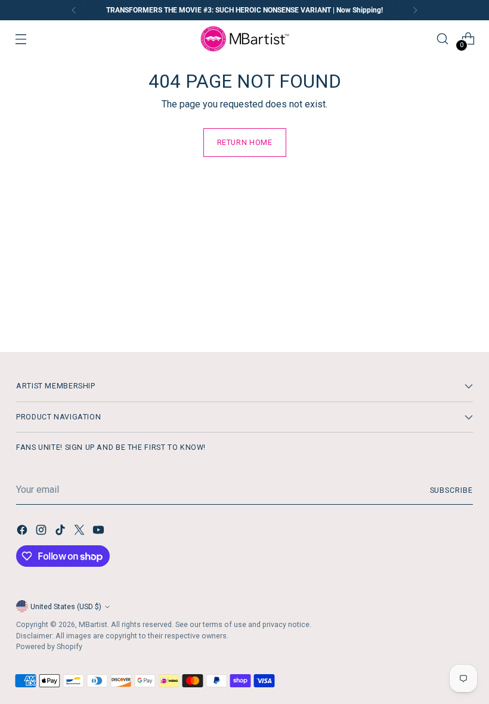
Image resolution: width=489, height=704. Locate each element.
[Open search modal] (442, 39)
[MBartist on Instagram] (42, 532)
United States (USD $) (65, 606)
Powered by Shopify (49, 646)
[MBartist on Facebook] (23, 532)
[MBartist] (244, 39)
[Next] (415, 10)
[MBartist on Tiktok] (61, 532)
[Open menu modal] (21, 39)
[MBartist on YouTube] (99, 532)
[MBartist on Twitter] (80, 532)
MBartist (93, 624)
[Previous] (74, 10)
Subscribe (451, 490)
